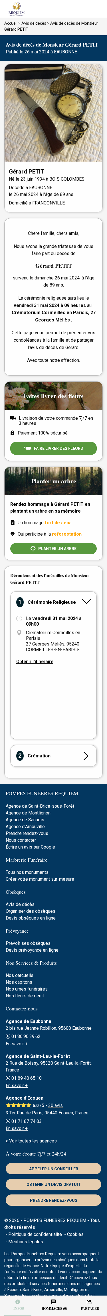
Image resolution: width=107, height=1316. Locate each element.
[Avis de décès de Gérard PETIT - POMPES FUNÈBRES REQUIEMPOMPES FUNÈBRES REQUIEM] (53, 9)
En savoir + (17, 1043)
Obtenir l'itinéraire (34, 661)
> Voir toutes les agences (31, 1141)
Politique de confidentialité (35, 1234)
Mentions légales (25, 1241)
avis (55, 1105)
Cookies (75, 1234)
